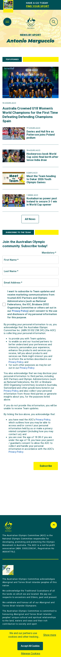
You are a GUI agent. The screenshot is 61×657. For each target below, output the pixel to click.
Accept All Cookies (30, 646)
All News (30, 219)
